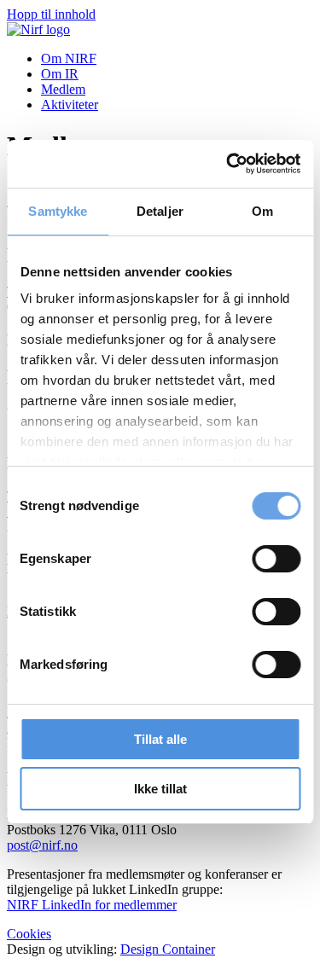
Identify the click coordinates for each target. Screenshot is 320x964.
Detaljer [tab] (160, 211)
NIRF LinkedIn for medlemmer (92, 904)
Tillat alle (160, 739)
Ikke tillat (160, 788)
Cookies (29, 933)
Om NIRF (68, 58)
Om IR (60, 74)
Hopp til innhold (51, 14)
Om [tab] (262, 211)
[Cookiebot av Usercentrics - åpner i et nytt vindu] (227, 164)
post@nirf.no (42, 845)
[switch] (276, 558)
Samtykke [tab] (57, 211)
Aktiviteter (69, 104)
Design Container (167, 949)
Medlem (63, 89)
